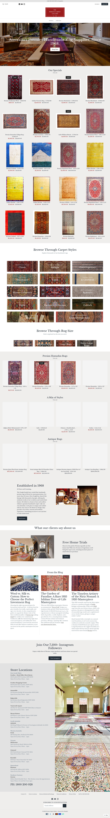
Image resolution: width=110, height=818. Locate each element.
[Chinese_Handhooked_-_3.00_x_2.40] (68, 414)
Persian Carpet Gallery (51, 811)
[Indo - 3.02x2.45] (41, 414)
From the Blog (55, 572)
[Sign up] (64, 805)
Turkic (93, 604)
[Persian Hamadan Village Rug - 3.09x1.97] (15, 121)
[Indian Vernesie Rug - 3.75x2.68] (41, 87)
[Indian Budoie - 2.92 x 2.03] (15, 189)
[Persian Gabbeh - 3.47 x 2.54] (68, 189)
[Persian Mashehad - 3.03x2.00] (95, 87)
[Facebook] (19, 4)
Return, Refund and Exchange (46, 794)
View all (55, 72)
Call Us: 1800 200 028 (83, 794)
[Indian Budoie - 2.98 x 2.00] (95, 155)
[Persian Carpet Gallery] (55, 12)
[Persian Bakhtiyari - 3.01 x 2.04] (95, 222)
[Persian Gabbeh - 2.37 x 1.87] (41, 155)
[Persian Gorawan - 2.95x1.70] (41, 121)
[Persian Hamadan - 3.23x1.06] (41, 222)
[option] (55, 44)
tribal (95, 606)
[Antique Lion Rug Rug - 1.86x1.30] (95, 456)
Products (51, 20)
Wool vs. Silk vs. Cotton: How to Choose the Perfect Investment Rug (22, 598)
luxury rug (29, 615)
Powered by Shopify (63, 811)
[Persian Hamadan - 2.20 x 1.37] (95, 372)
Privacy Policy (72, 794)
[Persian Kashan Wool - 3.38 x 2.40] (95, 121)
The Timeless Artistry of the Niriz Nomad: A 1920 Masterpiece (85, 596)
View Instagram (55, 658)
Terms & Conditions (61, 794)
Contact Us (23, 794)
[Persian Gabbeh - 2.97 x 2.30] (15, 222)
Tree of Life (55, 607)
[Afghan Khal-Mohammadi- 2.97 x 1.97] (15, 414)
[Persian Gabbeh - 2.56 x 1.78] (15, 155)
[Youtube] (22, 4)
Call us (66, 556)
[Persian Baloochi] (68, 222)
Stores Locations (33, 794)
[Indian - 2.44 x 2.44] (95, 414)
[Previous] (2, 44)
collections (58, 20)
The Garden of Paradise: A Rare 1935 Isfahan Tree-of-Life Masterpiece (54, 598)
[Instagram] (24, 4)
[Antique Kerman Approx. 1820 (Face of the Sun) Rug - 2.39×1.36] (68, 456)
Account (97, 4)
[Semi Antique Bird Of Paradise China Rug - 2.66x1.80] (41, 456)
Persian (90, 630)
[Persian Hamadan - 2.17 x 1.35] (68, 372)
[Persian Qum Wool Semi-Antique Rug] (15, 456)
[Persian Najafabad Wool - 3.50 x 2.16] (68, 155)
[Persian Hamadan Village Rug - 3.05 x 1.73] (15, 372)
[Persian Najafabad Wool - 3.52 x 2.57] (95, 189)
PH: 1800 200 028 (21, 784)
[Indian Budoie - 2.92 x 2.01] (41, 189)
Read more (22, 518)
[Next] (107, 44)
